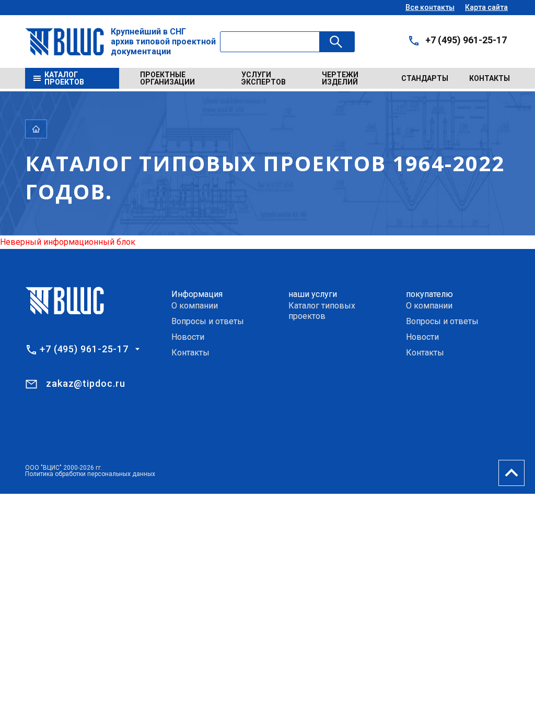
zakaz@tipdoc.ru (85, 383)
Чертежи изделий (340, 78)
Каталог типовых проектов (321, 311)
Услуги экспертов (263, 78)
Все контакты (430, 7)
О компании (194, 306)
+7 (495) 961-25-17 (466, 39)
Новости (187, 337)
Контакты (489, 78)
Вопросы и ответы (207, 321)
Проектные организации (167, 78)
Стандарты (424, 78)
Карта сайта (486, 7)
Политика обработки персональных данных (90, 474)
